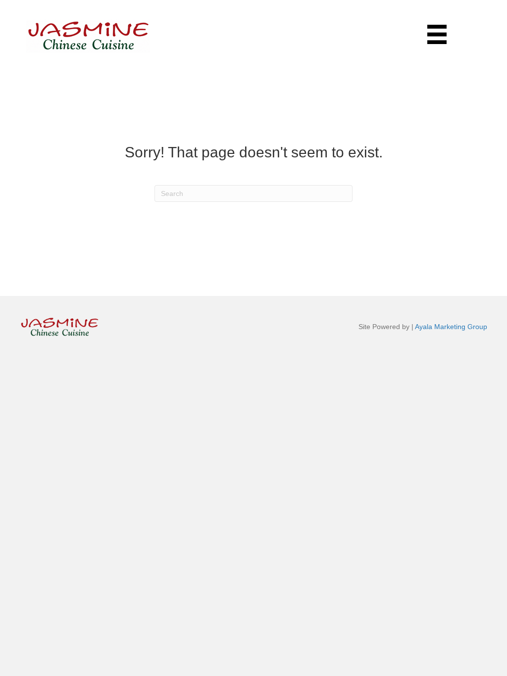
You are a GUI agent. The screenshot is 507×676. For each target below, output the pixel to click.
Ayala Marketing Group (451, 327)
